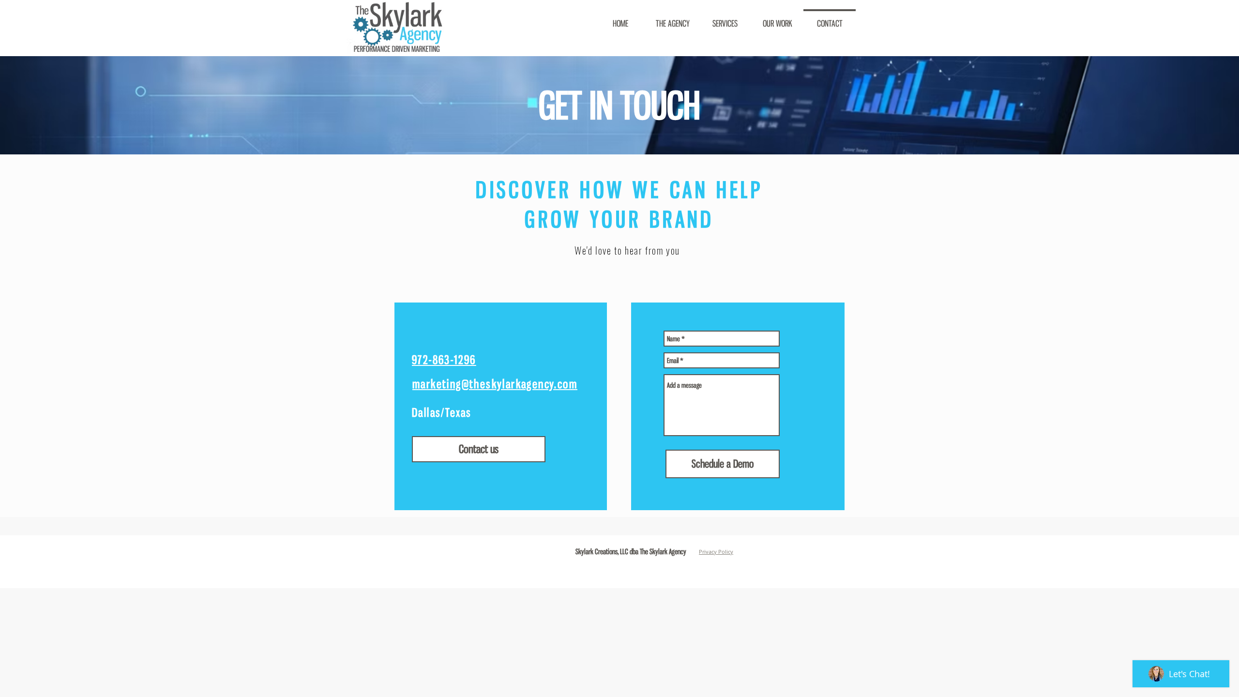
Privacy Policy (716, 551)
